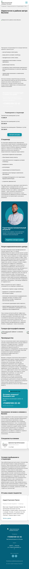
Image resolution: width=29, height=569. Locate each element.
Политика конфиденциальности (14, 561)
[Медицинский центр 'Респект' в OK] (16, 556)
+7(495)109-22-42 (11, 103)
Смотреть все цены (14, 134)
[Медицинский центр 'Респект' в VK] (13, 556)
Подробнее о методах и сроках (14, 239)
